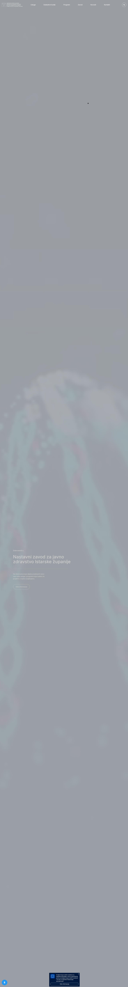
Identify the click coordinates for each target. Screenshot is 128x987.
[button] (33, 4)
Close (88, 103)
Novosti (93, 5)
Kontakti (107, 5)
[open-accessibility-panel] (4, 982)
